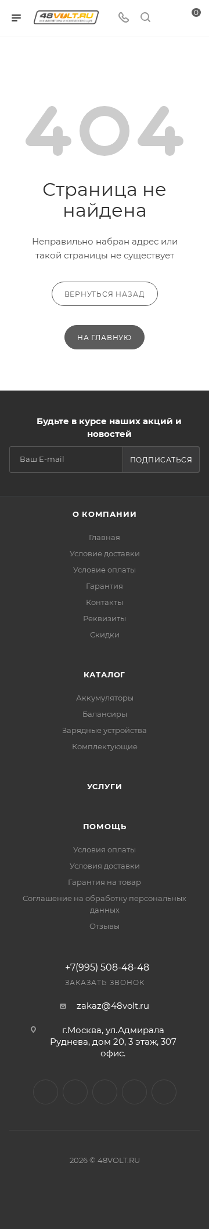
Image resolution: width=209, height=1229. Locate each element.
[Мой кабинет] (167, 18)
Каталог (105, 674)
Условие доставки (105, 553)
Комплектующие (105, 746)
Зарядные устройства (104, 730)
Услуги (104, 786)
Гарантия (104, 585)
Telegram (75, 1092)
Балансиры (104, 714)
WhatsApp (134, 1092)
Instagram (45, 1092)
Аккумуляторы (105, 697)
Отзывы (104, 926)
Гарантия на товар (104, 882)
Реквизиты (104, 618)
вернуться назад (104, 294)
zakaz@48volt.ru (113, 1005)
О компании (105, 514)
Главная (104, 537)
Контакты (104, 602)
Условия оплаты (104, 849)
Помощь (105, 826)
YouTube (104, 1092)
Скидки (105, 634)
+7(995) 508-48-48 (107, 967)
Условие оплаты (104, 569)
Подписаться (161, 459)
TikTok (164, 1092)
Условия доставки (105, 865)
